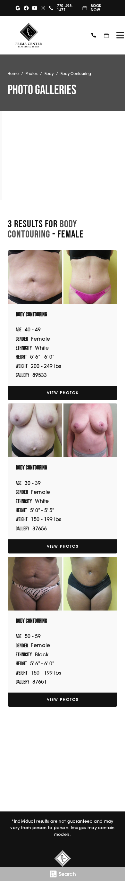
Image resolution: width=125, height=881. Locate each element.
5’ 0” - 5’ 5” (42, 510)
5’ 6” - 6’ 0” (42, 357)
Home (13, 73)
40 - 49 (33, 329)
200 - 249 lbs (46, 366)
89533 (39, 375)
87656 (39, 528)
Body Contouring (42, 228)
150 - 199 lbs (46, 519)
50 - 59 (33, 636)
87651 (39, 682)
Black (42, 654)
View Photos (63, 392)
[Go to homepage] (47, 35)
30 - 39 (33, 483)
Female (40, 339)
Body (49, 73)
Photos (32, 73)
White (42, 348)
